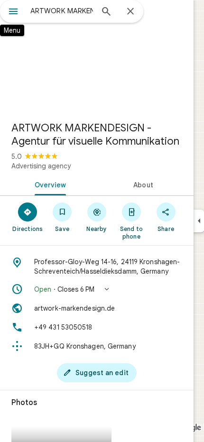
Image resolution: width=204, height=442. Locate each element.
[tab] (48, 184)
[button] (97, 289)
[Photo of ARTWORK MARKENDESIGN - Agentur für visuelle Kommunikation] (97, 57)
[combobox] (61, 11)
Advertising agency (41, 166)
